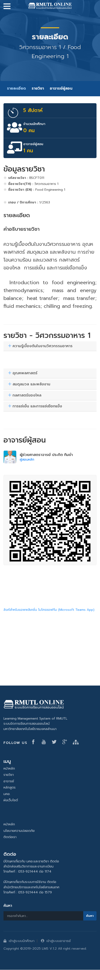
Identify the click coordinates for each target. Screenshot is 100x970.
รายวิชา (38, 88)
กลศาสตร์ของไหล (27, 395)
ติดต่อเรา (10, 837)
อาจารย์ (8, 781)
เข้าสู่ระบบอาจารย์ (59, 940)
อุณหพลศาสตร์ (25, 373)
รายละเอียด (16, 88)
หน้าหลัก (9, 768)
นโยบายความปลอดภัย (19, 830)
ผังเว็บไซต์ (10, 800)
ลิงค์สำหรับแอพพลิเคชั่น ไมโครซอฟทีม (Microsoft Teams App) (48, 609)
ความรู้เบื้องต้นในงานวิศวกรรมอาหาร (43, 346)
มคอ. (6, 794)
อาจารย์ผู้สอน (61, 88)
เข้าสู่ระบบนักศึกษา (21, 940)
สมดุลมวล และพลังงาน (31, 384)
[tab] (50, 346)
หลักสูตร (9, 787)
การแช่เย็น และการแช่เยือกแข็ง (37, 406)
